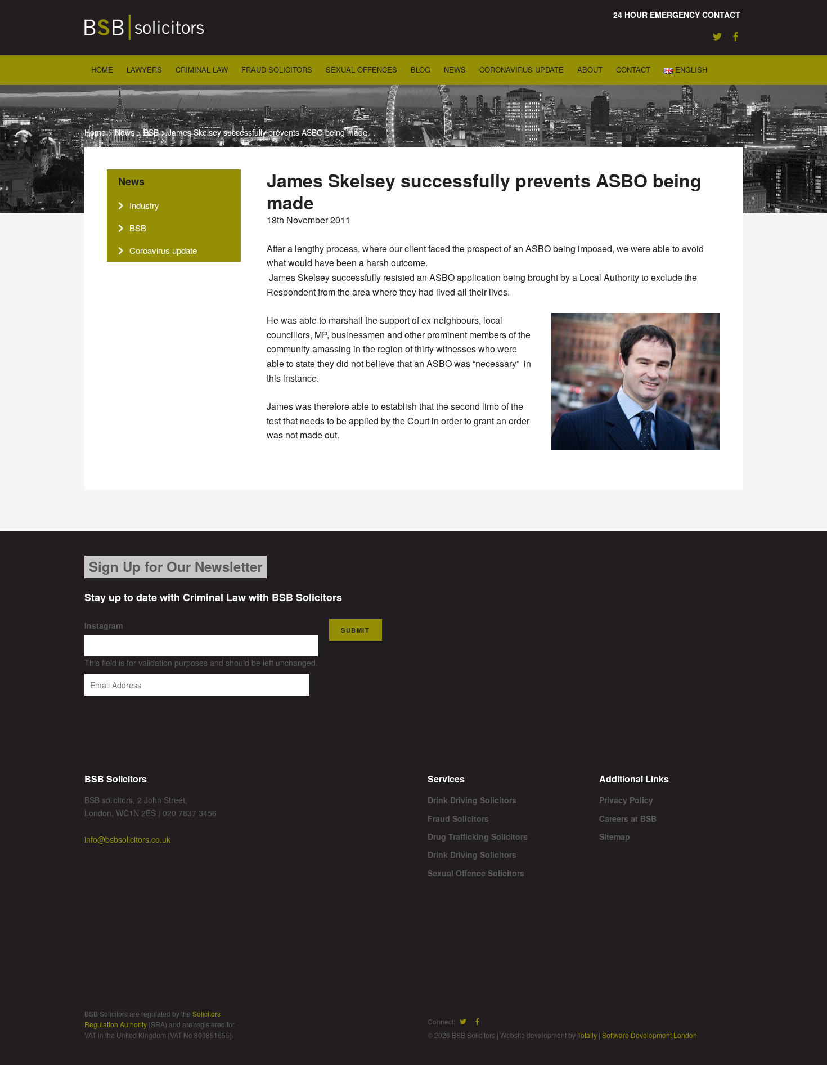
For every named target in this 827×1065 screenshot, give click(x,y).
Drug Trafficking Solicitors (478, 836)
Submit (355, 630)
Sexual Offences (361, 69)
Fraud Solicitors (276, 69)
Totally (587, 1035)
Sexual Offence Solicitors (476, 873)
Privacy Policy (626, 800)
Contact (633, 69)
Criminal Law (202, 69)
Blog (420, 69)
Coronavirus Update (521, 69)
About (590, 69)
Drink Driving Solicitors (472, 800)
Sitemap (614, 836)
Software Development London (649, 1035)
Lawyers (144, 69)
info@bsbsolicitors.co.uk (127, 839)
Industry (144, 205)
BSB (151, 132)
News (455, 69)
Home (102, 69)
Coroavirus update (163, 250)
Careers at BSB (628, 818)
